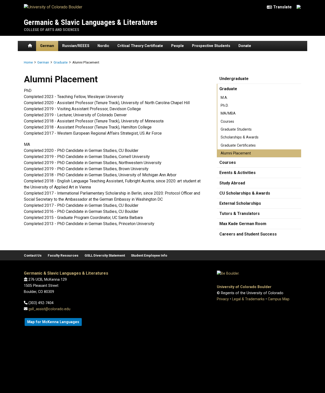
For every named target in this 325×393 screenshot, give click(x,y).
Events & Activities (237, 172)
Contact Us (33, 255)
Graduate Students (236, 129)
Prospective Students (211, 46)
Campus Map (278, 299)
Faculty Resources (63, 255)
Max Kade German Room (242, 223)
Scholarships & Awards (239, 137)
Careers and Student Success (248, 234)
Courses (227, 121)
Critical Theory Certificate (140, 46)
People (177, 46)
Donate (244, 46)
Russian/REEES (75, 46)
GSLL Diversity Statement (105, 255)
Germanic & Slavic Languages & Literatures (90, 22)
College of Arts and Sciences (51, 29)
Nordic (103, 46)
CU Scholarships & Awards (244, 193)
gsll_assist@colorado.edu (49, 309)
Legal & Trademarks (248, 299)
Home (28, 62)
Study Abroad (232, 183)
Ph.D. (225, 105)
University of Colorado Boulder (244, 287)
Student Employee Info (149, 255)
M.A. (224, 98)
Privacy (223, 299)
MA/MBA (228, 113)
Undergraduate (234, 78)
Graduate (61, 62)
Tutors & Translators (239, 213)
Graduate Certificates (238, 145)
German (47, 46)
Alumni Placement (236, 153)
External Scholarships (240, 203)
